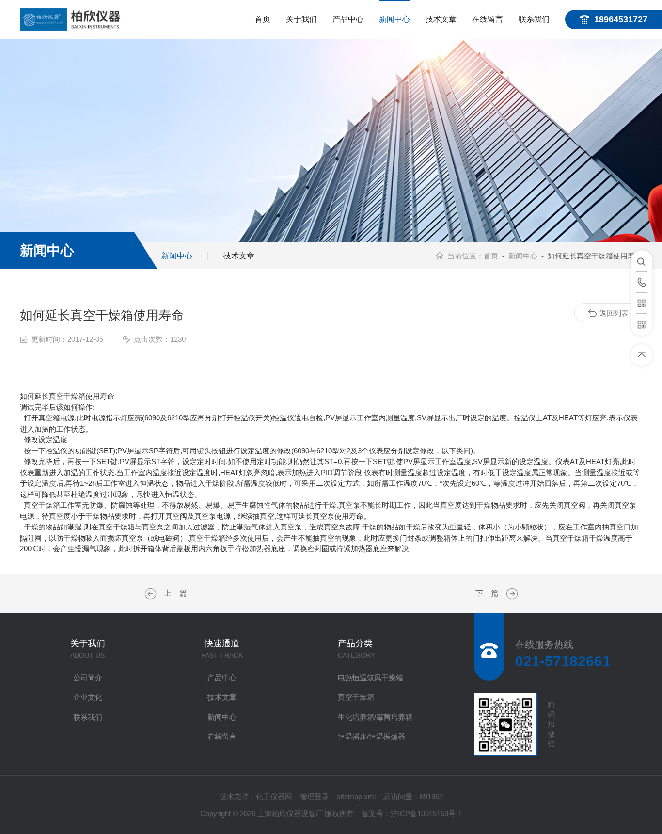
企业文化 (87, 697)
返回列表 (614, 313)
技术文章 (441, 19)
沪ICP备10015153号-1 (426, 813)
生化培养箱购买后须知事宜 (151, 593)
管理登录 (314, 796)
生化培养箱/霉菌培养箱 (375, 717)
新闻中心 (394, 19)
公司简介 (87, 678)
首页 (262, 19)
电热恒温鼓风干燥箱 (370, 678)
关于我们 (301, 19)
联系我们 (534, 19)
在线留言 (487, 19)
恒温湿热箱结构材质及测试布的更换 (511, 593)
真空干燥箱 (356, 697)
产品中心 (347, 19)
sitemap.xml (356, 796)
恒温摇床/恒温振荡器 (371, 736)
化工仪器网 (274, 796)
